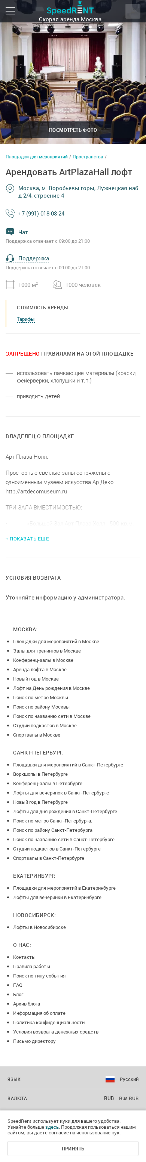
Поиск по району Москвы (41, 706)
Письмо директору (34, 1041)
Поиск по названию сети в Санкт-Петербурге (64, 839)
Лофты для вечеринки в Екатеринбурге (57, 897)
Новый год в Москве (36, 678)
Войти (132, 11)
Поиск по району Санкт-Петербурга (52, 830)
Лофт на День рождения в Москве (51, 688)
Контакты (24, 957)
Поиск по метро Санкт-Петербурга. (52, 820)
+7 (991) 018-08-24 (41, 213)
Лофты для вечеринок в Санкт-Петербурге (61, 792)
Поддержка (33, 258)
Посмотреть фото (73, 130)
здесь (52, 1127)
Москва (91, 19)
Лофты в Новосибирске (39, 927)
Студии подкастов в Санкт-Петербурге (57, 848)
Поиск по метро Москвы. (41, 697)
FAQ (17, 985)
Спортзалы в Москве (36, 734)
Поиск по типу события (39, 975)
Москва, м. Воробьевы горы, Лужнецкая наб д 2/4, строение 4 (78, 191)
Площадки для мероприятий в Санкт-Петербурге (68, 764)
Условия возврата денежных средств (55, 1031)
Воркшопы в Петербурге (40, 774)
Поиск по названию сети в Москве (52, 716)
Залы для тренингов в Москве (47, 650)
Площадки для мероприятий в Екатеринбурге (64, 887)
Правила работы (31, 966)
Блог (18, 994)
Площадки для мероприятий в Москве (56, 641)
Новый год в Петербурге (40, 802)
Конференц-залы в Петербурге (47, 783)
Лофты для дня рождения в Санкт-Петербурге (65, 811)
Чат (23, 232)
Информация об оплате (39, 1013)
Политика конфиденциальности (49, 1022)
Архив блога (26, 1003)
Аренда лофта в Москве (40, 669)
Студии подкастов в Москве (45, 725)
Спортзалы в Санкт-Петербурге (48, 858)
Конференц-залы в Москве (43, 660)
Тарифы (26, 319)
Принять (73, 1148)
